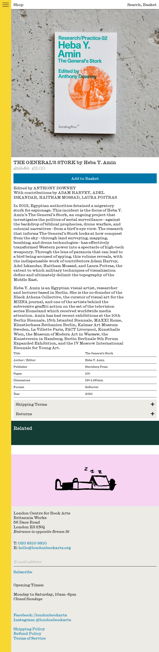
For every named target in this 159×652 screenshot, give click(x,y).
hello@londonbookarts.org (44, 547)
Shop (18, 4)
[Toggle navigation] (5, 4)
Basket (150, 4)
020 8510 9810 (32, 543)
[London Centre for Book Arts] (85, 480)
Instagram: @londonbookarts (42, 619)
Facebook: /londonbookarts (40, 615)
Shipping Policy (29, 629)
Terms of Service (29, 638)
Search (134, 4)
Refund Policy (27, 633)
